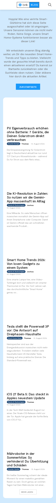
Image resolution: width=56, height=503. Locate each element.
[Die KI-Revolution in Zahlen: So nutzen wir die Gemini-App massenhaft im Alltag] (28, 177)
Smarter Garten (13, 469)
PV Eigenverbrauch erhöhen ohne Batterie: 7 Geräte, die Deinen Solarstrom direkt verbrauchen (28, 134)
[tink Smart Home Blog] (28, 5)
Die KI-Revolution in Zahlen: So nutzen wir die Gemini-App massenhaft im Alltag (27, 197)
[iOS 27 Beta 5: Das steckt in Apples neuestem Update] (28, 378)
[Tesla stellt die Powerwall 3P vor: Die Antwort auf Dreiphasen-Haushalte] (28, 310)
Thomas (25, 144)
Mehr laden (27, 492)
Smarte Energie (13, 144)
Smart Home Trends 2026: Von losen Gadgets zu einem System (26, 263)
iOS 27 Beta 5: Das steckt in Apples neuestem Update (28, 396)
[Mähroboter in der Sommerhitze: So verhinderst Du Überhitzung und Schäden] (28, 438)
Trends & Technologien (16, 205)
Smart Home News (15, 338)
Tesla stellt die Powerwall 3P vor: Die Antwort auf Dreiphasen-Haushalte (28, 330)
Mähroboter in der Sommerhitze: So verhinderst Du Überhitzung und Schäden (27, 459)
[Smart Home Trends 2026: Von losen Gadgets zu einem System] (28, 244)
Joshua (30, 205)
